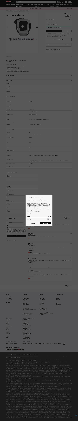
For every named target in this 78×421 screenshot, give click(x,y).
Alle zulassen (45, 223)
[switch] (48, 216)
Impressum (34, 211)
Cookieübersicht (38, 211)
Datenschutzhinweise (29, 211)
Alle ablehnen (32, 223)
